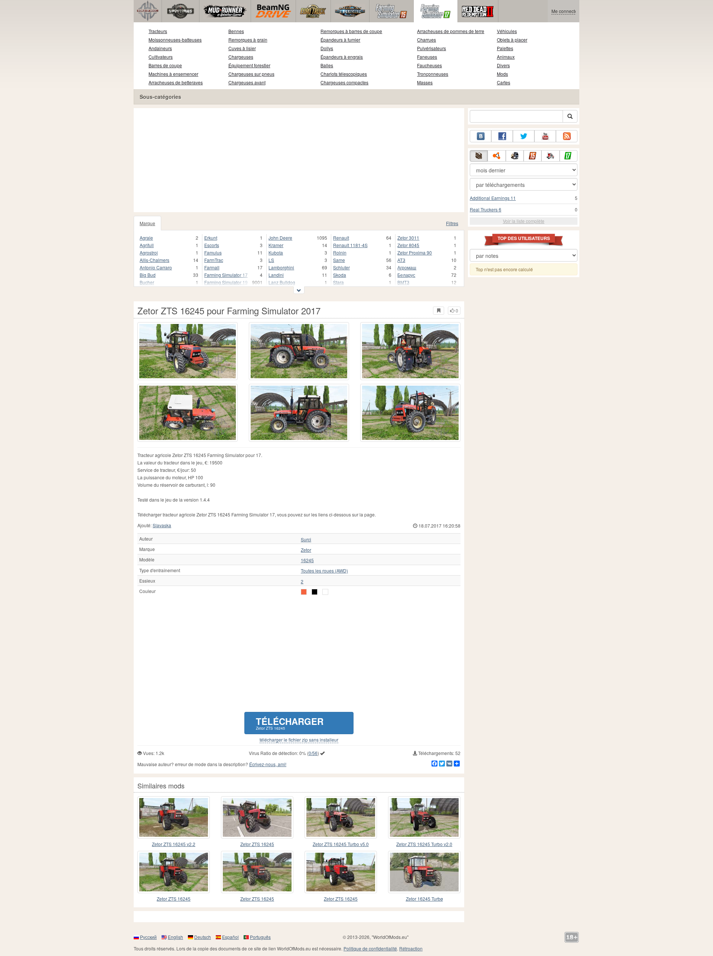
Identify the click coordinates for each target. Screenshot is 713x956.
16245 (307, 560)
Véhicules (507, 31)
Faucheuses (429, 65)
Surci (306, 539)
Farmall (211, 267)
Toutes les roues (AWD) (324, 571)
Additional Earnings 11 (493, 198)
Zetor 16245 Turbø (424, 898)
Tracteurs (158, 31)
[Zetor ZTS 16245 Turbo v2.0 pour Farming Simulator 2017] (424, 817)
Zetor (306, 550)
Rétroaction (411, 948)
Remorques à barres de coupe (351, 31)
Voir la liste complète (523, 221)
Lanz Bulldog (281, 282)
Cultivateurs (161, 57)
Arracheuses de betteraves (176, 82)
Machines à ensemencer (173, 74)
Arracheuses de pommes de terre (450, 31)
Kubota (275, 252)
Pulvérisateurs (431, 48)
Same (339, 260)
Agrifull (147, 245)
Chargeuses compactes (344, 82)
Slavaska (162, 525)
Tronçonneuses (432, 74)
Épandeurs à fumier (340, 39)
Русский (148, 937)
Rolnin (339, 252)
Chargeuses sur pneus (251, 74)
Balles (326, 65)
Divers (503, 65)
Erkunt (210, 237)
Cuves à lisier (242, 48)
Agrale (146, 237)
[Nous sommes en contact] (480, 136)
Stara (338, 282)
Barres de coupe (165, 65)
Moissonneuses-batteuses (175, 39)
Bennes (236, 31)
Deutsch (202, 937)
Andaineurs (160, 48)
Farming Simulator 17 (226, 275)
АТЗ (401, 260)
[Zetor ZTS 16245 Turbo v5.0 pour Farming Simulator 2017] (341, 817)
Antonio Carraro (156, 267)
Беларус (406, 275)
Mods (502, 74)
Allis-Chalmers (154, 260)
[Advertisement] (299, 160)
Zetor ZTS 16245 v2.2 (173, 844)
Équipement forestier (249, 65)
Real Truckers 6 (485, 209)
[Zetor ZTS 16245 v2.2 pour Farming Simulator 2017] (173, 817)
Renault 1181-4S (350, 245)
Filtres (452, 223)
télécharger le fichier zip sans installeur (299, 740)
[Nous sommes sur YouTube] (545, 136)
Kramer (275, 245)
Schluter (341, 267)
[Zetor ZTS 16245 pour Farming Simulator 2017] (187, 351)
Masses (425, 82)
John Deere (280, 237)
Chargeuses (240, 57)
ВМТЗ (403, 282)
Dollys (326, 48)
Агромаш (406, 267)
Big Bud (148, 275)
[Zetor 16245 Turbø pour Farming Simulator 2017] (424, 872)
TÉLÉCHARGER (289, 723)
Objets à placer (512, 39)
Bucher (147, 282)
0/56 (313, 753)
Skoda (339, 275)
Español (230, 937)
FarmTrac (213, 260)
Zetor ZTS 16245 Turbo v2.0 (424, 844)
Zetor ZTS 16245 (257, 844)
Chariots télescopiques (343, 74)
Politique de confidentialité (370, 948)
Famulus (213, 252)
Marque (147, 223)
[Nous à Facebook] (502, 136)
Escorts (211, 245)
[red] (304, 592)
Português (260, 937)
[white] (325, 592)
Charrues (426, 39)
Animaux (506, 57)
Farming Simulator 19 (226, 282)
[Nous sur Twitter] (523, 136)
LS (271, 260)
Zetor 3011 (408, 237)
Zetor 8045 (408, 245)
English (175, 937)
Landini (276, 275)
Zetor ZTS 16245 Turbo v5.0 (341, 844)
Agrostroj (149, 252)
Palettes (505, 48)
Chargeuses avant (247, 82)
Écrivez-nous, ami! (267, 764)
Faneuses (427, 57)
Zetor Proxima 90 (414, 252)
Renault (341, 237)
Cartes (503, 82)
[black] (315, 592)
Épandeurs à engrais (341, 57)
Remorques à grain (247, 39)
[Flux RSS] (566, 136)
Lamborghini (281, 267)
